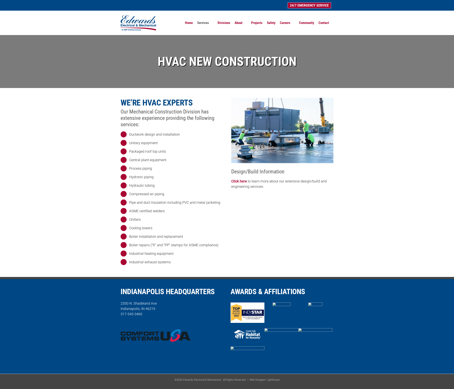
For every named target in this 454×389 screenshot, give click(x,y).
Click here (239, 181)
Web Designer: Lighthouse (265, 379)
